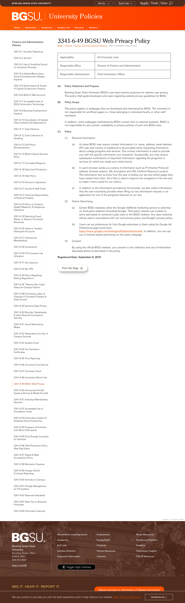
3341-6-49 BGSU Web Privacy (29, 384)
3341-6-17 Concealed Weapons (29, 163)
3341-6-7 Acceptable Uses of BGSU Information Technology (29, 103)
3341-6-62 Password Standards (29, 495)
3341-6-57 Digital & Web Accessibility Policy (26, 456)
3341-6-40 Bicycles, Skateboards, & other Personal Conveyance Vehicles (30, 315)
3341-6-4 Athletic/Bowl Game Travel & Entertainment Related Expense (29, 76)
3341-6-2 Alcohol (22, 58)
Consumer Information (68, 556)
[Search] (171, 3)
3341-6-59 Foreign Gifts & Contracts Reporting (27, 472)
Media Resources (145, 534)
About (17, 27)
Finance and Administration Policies (90, 46)
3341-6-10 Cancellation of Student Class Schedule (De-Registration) (31, 121)
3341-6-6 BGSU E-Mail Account (30, 95)
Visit (154, 3)
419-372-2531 (19, 560)
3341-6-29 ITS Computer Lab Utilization (28, 255)
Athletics (93, 27)
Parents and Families (146, 540)
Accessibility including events (72, 534)
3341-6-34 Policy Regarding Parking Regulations (28, 277)
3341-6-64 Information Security (29, 511)
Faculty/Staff (103, 540)
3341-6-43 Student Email (26, 343)
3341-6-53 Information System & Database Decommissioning (30, 419)
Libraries (101, 556)
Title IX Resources (145, 556)
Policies (68, 46)
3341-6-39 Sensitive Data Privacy (30, 306)
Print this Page (70, 268)
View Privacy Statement (127, 597)
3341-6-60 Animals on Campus (29, 479)
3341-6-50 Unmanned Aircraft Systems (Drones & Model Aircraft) (31, 392)
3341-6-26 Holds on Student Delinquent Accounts (28, 230)
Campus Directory (66, 551)
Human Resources (106, 551)
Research (79, 27)
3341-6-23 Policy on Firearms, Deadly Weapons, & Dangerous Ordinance (29, 207)
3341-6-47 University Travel (27, 371)
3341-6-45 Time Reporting (27, 358)
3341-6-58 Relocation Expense (29, 464)
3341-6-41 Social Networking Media (28, 326)
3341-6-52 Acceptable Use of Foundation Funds (28, 410)
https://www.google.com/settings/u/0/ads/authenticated (110, 231)
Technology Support (146, 551)
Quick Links (124, 3)
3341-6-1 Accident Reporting (28, 51)
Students (140, 545)
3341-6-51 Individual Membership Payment (31, 401)
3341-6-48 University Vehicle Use (30, 377)
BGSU (60, 46)
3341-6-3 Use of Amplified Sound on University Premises (30, 66)
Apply (144, 3)
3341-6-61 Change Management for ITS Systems (30, 487)
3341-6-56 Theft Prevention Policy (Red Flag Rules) (31, 447)
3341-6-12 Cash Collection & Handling (28, 137)
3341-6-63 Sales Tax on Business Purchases (30, 503)
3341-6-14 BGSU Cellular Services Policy (31, 155)
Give (164, 3)
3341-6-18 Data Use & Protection (30, 169)
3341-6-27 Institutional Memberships (25, 239)
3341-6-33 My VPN (23, 269)
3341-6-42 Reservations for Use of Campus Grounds (31, 335)
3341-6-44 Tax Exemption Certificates (27, 351)
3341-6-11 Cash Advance (26, 129)
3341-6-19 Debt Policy (25, 176)
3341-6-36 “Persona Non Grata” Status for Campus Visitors (29, 286)
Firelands (101, 545)
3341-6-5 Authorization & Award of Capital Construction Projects (30, 87)
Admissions (31, 27)
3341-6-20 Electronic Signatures (30, 182)
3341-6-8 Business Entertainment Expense (30, 112)
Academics (46, 27)
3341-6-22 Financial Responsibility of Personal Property (31, 196)
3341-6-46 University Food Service (31, 364)
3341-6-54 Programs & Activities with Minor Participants (30, 429)
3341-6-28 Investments (25, 247)
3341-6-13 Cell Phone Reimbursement (25, 146)
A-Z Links (62, 545)
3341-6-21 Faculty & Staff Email (30, 188)
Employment (103, 534)
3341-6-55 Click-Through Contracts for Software (31, 438)
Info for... (102, 3)
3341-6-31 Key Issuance (26, 262)
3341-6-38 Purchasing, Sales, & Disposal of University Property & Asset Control (30, 296)
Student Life (63, 27)
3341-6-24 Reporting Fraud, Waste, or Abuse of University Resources (28, 219)
